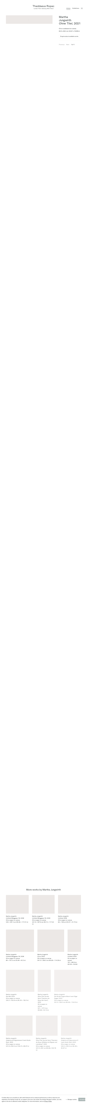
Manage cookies (72, 1099)
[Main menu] (82, 8)
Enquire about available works (69, 36)
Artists (68, 8)
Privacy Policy (48, 1101)
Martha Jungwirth (65, 18)
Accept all (82, 1099)
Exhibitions (75, 8)
